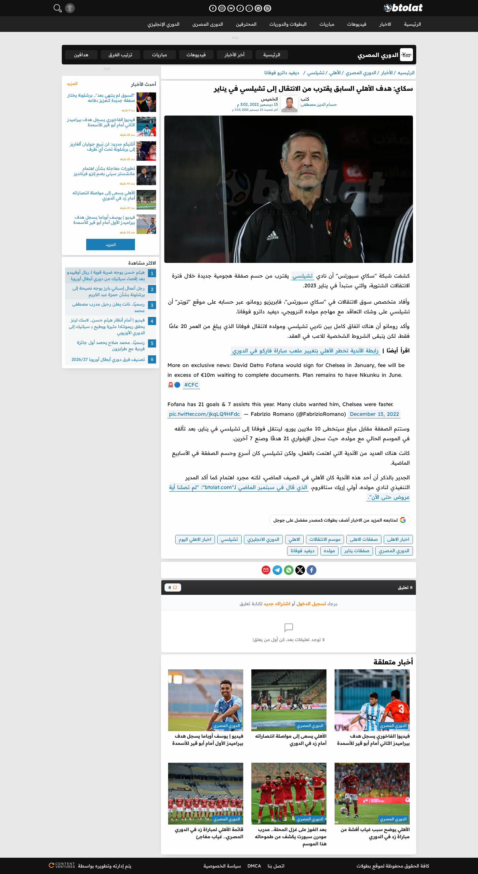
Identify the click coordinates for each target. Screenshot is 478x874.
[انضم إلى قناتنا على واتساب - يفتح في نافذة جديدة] (258, 8)
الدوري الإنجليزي (163, 24)
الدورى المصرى (208, 24)
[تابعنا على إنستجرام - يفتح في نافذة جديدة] (222, 8)
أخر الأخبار (235, 55)
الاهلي (294, 539)
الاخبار (385, 24)
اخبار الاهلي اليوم (195, 539)
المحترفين (246, 24)
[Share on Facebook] (311, 570)
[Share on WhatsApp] (289, 570)
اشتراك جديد (277, 603)
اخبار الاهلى (398, 539)
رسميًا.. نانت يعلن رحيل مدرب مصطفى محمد (108, 307)
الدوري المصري (394, 550)
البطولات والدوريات (288, 24)
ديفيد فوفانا (302, 550)
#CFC (191, 384)
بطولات (364, 866)
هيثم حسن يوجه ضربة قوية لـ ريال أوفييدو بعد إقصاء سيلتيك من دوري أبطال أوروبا (106, 275)
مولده (329, 550)
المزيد (72, 83)
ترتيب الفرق (120, 55)
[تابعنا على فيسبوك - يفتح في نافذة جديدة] (213, 8)
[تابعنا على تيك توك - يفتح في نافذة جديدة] (240, 8)
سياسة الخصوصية (222, 866)
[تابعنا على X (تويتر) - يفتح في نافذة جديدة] (249, 8)
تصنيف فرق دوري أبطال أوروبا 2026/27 (108, 359)
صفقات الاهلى (364, 539)
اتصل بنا (276, 866)
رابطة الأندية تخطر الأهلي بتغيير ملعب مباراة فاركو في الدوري (305, 350)
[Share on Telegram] (277, 570)
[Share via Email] (266, 570)
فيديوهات (356, 24)
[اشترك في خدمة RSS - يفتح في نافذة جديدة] (267, 8)
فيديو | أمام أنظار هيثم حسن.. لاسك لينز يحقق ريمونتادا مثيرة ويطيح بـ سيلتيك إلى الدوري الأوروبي (107, 326)
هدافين (81, 55)
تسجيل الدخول (311, 603)
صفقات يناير (356, 550)
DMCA (254, 866)
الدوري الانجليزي (263, 539)
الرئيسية (412, 24)
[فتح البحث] (57, 8)
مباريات (327, 24)
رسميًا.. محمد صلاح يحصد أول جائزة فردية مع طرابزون (111, 345)
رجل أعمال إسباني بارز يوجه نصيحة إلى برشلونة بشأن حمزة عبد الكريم (109, 291)
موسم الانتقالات (325, 539)
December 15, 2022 (374, 414)
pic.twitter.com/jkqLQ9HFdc (204, 414)
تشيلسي (302, 275)
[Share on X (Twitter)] (300, 570)
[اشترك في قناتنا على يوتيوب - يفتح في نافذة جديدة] (231, 8)
